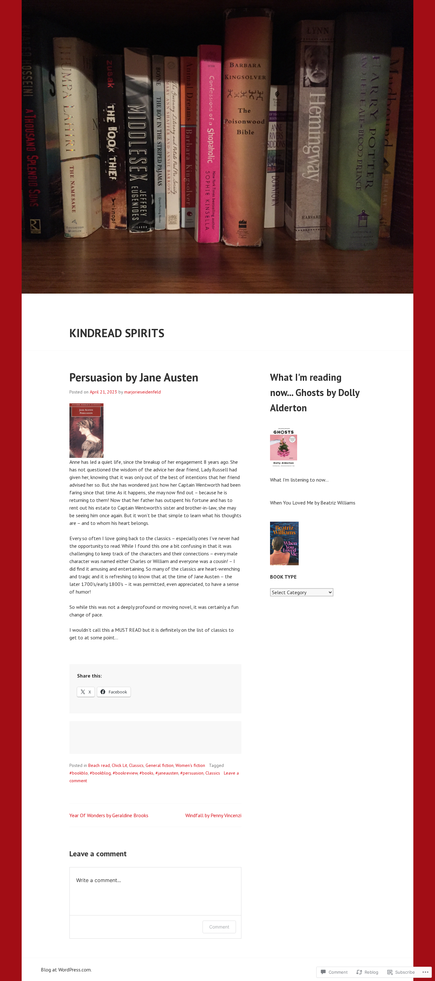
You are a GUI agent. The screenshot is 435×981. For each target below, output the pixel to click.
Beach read (99, 765)
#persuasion (191, 773)
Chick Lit (119, 765)
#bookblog (100, 773)
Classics (136, 765)
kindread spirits (116, 332)
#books (146, 773)
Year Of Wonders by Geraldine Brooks (108, 815)
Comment (219, 926)
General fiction (160, 765)
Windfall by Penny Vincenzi (213, 815)
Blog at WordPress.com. (66, 969)
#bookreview (125, 773)
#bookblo (78, 773)
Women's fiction (190, 765)
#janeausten (166, 773)
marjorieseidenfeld (142, 392)
